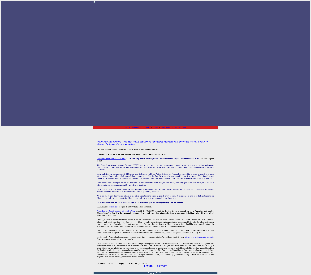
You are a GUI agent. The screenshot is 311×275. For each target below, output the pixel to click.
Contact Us (146, 127)
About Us (135, 127)
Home (127, 127)
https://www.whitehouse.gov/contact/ (199, 237)
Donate (155, 127)
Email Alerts (165, 127)
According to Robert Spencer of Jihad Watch (116, 211)
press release (113, 207)
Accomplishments (179, 127)
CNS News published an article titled (111, 159)
